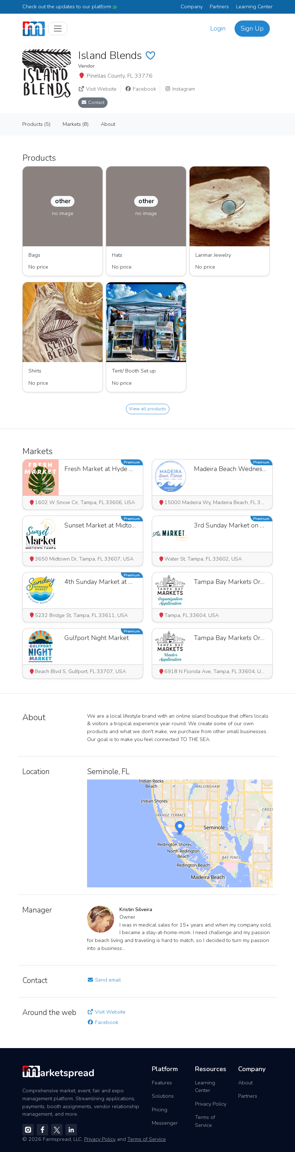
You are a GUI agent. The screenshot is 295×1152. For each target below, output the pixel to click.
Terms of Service (205, 1121)
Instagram (183, 88)
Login (218, 28)
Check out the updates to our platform (67, 6)
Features (162, 1082)
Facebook (143, 88)
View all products (147, 409)
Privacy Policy (210, 1103)
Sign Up (252, 28)
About (245, 1082)
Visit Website (101, 88)
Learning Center (254, 6)
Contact (95, 102)
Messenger (165, 1122)
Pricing (159, 1109)
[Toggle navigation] (57, 28)
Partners (219, 6)
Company (192, 6)
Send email (107, 979)
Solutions (163, 1096)
